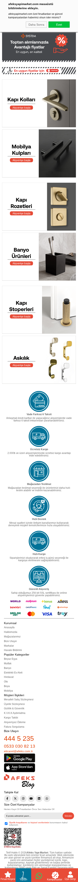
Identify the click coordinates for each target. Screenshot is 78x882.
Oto (6, 681)
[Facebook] (7, 798)
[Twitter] (15, 798)
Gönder (68, 816)
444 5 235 (19, 738)
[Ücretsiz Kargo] (39, 436)
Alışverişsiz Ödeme (15, 722)
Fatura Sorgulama (14, 726)
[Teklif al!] (39, 70)
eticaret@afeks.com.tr (18, 751)
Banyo (7, 668)
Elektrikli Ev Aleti (13, 672)
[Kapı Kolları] (39, 103)
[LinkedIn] (39, 798)
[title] (39, 44)
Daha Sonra (36, 24)
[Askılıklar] (39, 360)
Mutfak (7, 663)
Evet (59, 24)
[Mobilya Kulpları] (39, 153)
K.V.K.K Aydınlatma (14, 713)
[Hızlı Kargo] (39, 541)
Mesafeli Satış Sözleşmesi (18, 699)
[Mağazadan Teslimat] (39, 471)
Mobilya (8, 690)
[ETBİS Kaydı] (12, 838)
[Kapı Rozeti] (39, 207)
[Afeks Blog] (19, 781)
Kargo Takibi (11, 717)
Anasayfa (9, 627)
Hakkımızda (10, 632)
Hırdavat (9, 677)
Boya (7, 686)
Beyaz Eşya (10, 658)
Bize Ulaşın (10, 641)
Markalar (9, 645)
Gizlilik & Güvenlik (14, 708)
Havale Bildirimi (13, 650)
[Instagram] (23, 798)
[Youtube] (31, 798)
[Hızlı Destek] (39, 506)
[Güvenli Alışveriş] (39, 576)
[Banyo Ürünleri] (39, 257)
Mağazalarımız (12, 636)
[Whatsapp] (46, 798)
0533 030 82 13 (19, 746)
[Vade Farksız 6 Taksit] (39, 401)
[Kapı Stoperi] (39, 310)
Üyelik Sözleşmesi (14, 704)
